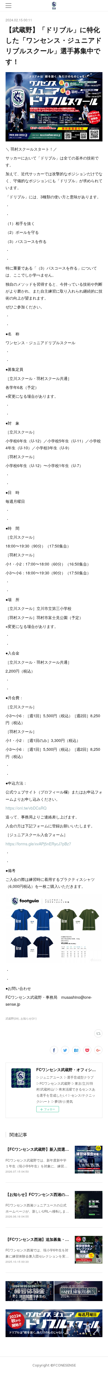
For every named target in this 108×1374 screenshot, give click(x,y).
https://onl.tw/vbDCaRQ (26, 808)
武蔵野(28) (12, 1018)
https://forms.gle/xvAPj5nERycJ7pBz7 (38, 843)
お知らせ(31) (28, 1018)
